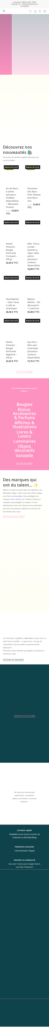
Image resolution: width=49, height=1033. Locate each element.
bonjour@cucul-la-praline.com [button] (22, 974)
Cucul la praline (16, 496)
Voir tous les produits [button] (24, 371)
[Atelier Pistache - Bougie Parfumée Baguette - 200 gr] (13, 328)
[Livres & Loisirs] (24, 434)
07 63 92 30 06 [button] (23, 979)
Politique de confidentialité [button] (24, 1028)
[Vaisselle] (24, 455)
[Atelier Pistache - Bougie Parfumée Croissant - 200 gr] (13, 229)
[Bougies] (24, 404)
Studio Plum (32, 1015)
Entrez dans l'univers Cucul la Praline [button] (15, 138)
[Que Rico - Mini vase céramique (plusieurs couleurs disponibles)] (34, 328)
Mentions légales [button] (24, 1031)
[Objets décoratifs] (24, 448)
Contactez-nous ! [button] (24, 1022)
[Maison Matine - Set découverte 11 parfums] (34, 285)
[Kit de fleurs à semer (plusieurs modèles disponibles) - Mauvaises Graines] (13, 174)
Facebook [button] (23, 997)
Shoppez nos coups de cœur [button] (24, 62)
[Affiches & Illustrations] (24, 424)
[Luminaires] (24, 441)
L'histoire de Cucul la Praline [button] (24, 716)
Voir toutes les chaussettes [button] (13, 659)
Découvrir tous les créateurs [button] (14, 516)
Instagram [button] (23, 993)
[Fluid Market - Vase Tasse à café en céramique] (13, 285)
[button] (44, 11)
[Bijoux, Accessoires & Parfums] (24, 413)
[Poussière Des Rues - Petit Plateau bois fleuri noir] (34, 174)
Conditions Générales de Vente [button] (24, 1025)
